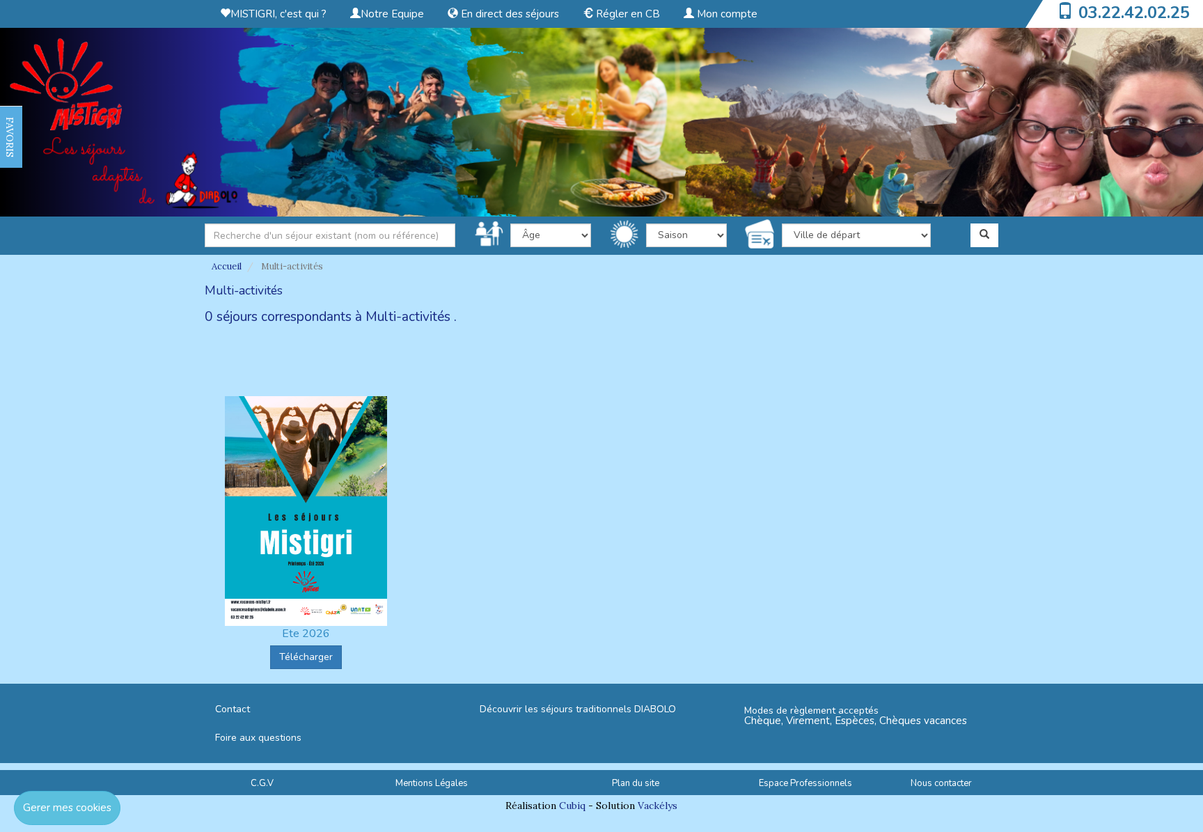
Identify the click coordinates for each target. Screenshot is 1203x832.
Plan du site (635, 783)
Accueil (227, 266)
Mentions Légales (431, 783)
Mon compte (725, 14)
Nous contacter (941, 783)
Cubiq (572, 805)
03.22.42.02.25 (1134, 12)
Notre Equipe (392, 14)
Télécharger (306, 657)
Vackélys (657, 805)
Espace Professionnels (805, 783)
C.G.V (262, 783)
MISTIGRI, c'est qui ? (278, 14)
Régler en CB (626, 14)
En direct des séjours (508, 14)
